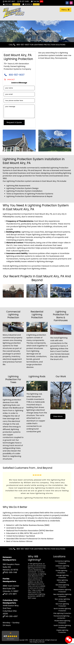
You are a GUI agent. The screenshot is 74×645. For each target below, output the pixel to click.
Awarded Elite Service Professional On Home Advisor (30, 531)
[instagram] (71, 2)
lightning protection (37, 335)
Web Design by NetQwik (37, 635)
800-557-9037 (22, 44)
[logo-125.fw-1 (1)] (13, 8)
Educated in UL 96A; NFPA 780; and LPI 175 (24, 526)
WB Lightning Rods (38, 633)
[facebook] (67, 2)
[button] (4, 291)
